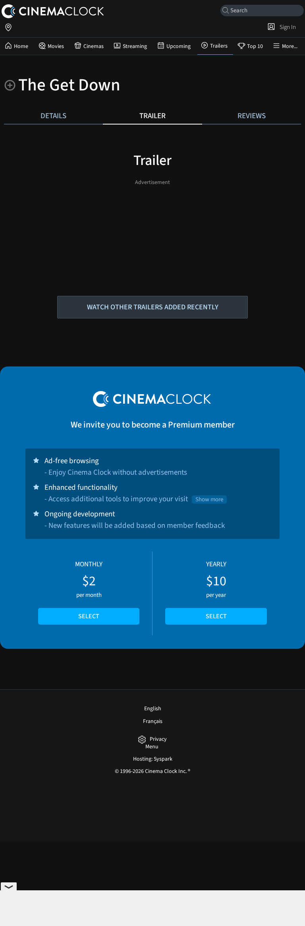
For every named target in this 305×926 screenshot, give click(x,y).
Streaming (135, 46)
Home (21, 46)
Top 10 (255, 46)
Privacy (158, 739)
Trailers (219, 46)
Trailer (152, 116)
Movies (56, 46)
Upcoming (178, 46)
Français (152, 721)
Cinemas (93, 46)
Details (53, 116)
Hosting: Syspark (152, 759)
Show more (209, 499)
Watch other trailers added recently (152, 307)
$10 (216, 590)
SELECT (88, 616)
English (152, 709)
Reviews (251, 116)
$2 (88, 590)
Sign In (286, 27)
